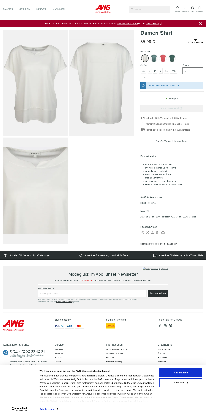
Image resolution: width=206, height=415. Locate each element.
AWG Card (59, 353)
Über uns (161, 353)
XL (166, 71)
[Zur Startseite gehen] (103, 9)
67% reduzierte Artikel (127, 23)
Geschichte (162, 358)
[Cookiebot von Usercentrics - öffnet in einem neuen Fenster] (19, 409)
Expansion (162, 362)
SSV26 (155, 23)
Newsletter (59, 349)
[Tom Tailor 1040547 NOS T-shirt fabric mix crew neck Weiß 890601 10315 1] (35, 82)
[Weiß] (145, 58)
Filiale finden (60, 358)
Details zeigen (47, 409)
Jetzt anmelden (157, 293)
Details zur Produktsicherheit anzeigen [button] (158, 244)
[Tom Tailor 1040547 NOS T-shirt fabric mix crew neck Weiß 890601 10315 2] (101, 82)
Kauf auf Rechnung (114, 362)
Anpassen (179, 382)
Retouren (110, 358)
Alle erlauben (181, 372)
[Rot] (163, 58)
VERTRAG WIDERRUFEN (117, 349)
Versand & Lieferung (114, 353)
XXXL (145, 77)
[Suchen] (131, 9)
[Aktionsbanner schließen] (200, 23)
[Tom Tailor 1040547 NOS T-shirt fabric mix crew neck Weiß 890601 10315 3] (35, 190)
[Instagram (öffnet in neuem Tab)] (165, 327)
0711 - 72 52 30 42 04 (27, 351)
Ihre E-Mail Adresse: (46, 288)
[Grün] (154, 58)
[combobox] (152, 9)
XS (143, 71)
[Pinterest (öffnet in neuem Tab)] (170, 327)
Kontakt (58, 362)
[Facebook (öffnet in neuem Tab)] (160, 327)
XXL (174, 71)
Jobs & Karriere (164, 349)
